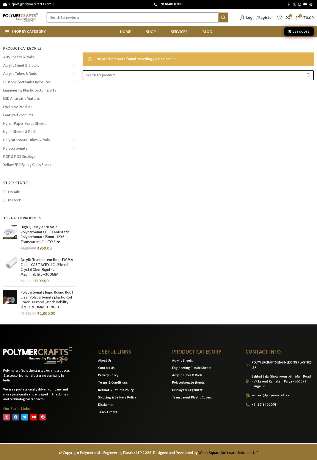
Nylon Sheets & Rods (19, 132)
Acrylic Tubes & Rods (20, 73)
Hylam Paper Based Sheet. (24, 123)
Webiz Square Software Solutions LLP (228, 453)
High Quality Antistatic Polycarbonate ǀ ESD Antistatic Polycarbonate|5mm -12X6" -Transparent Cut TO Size (44, 234)
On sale (14, 192)
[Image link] (37, 355)
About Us (104, 360)
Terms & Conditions (113, 382)
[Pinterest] (42, 417)
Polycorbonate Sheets (188, 382)
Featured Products (18, 115)
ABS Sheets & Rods (18, 57)
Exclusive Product (17, 107)
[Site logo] (20, 17)
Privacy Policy (108, 375)
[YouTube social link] (305, 4)
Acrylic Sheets (182, 360)
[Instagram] (6, 417)
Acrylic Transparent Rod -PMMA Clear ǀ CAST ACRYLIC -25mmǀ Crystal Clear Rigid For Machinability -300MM (46, 267)
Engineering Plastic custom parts (29, 90)
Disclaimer (106, 405)
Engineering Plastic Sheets (191, 368)
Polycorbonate (15, 148)
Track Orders (107, 412)
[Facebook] (15, 417)
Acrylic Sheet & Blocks (21, 65)
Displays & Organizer (187, 390)
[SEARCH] (223, 17)
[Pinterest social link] (311, 4)
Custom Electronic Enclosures (27, 82)
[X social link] (294, 4)
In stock (14, 200)
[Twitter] (24, 417)
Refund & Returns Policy (116, 390)
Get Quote (300, 31)
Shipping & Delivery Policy (117, 397)
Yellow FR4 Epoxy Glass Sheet (27, 165)
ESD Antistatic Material (22, 98)
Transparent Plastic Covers (192, 397)
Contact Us (106, 368)
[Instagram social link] (299, 4)
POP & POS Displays (19, 156)
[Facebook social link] (288, 4)
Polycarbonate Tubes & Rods (26, 140)
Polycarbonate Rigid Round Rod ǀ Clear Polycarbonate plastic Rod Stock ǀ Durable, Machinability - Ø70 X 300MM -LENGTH (46, 299)
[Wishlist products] (279, 17)
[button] (25, 32)
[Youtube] (33, 417)
